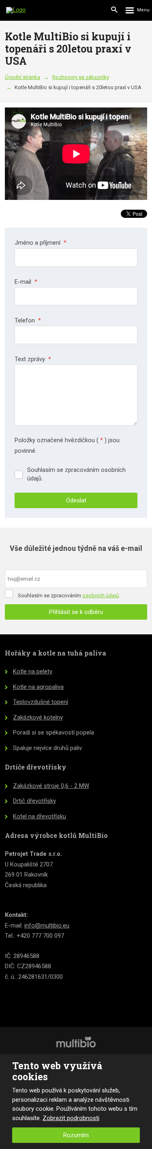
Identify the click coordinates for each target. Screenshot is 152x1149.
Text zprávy (33, 359)
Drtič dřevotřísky (34, 801)
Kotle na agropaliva (38, 687)
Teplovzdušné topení (40, 702)
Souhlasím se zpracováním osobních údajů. (76, 474)
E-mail (26, 281)
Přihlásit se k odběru (76, 612)
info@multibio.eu (46, 925)
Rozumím (76, 1135)
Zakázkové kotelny (38, 717)
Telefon (28, 320)
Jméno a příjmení (40, 242)
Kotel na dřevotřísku (39, 816)
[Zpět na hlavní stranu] (28, 10)
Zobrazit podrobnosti (71, 1118)
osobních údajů (100, 595)
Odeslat (76, 500)
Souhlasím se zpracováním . (69, 595)
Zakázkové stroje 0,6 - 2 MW (51, 785)
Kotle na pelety (32, 671)
